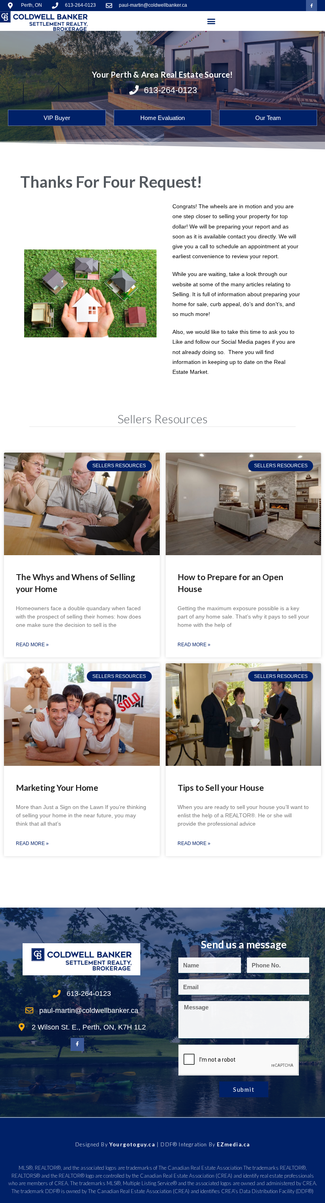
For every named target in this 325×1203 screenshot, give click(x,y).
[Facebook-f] (311, 5)
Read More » (32, 644)
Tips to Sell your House (221, 787)
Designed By (92, 1144)
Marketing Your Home (57, 787)
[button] (211, 21)
